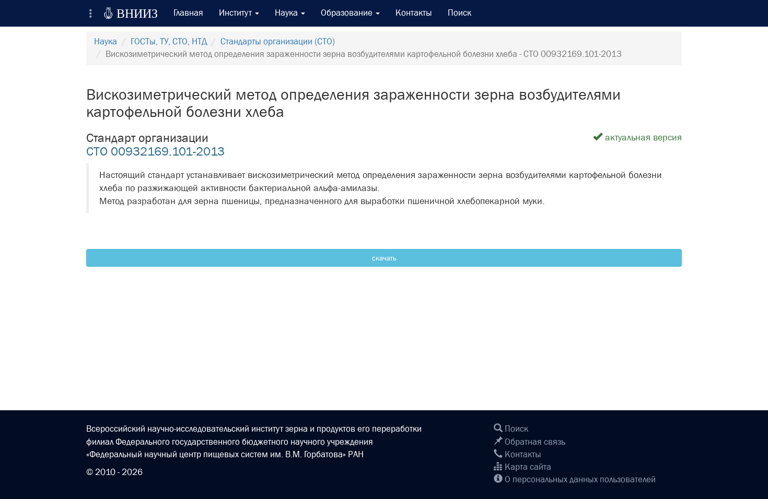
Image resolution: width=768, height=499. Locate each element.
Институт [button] (236, 12)
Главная (188, 12)
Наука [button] (287, 12)
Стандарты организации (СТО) (277, 41)
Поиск (459, 12)
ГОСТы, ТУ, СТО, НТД (169, 41)
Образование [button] (348, 12)
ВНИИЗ (130, 13)
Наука (105, 41)
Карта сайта (527, 466)
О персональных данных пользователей (579, 479)
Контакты (413, 12)
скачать (384, 258)
